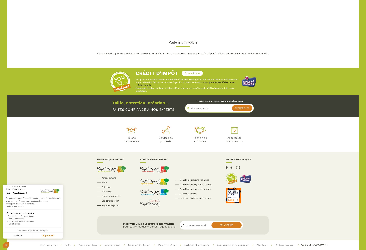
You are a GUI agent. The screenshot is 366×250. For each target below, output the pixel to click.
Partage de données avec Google (21, 216)
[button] (6, 245)
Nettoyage (107, 191)
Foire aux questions (87, 245)
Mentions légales (112, 245)
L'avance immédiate (167, 245)
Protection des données (139, 245)
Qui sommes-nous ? (111, 196)
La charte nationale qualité (196, 245)
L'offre (68, 245)
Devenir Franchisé (188, 193)
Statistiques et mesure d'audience (21, 221)
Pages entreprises (110, 205)
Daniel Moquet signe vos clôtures (195, 184)
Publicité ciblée (14, 224)
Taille (104, 182)
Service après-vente (48, 245)
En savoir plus (192, 73)
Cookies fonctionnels (16, 219)
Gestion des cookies (285, 245)
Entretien (106, 187)
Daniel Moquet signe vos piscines (195, 189)
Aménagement (109, 178)
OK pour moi (48, 235)
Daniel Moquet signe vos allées (194, 180)
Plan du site (262, 245)
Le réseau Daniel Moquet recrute (195, 198)
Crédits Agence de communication (233, 245)
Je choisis (17, 235)
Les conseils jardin (110, 200)
